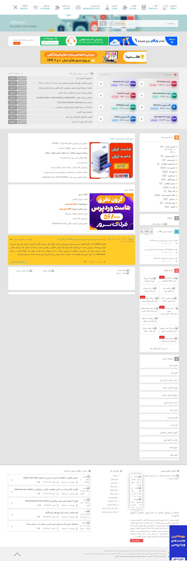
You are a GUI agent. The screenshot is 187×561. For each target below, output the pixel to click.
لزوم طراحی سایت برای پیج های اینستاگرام (61, 512)
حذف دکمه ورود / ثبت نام (82, 121)
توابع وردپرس (112, 497)
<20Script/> (18, 22)
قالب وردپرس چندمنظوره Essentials (166, 258)
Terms (155, 551)
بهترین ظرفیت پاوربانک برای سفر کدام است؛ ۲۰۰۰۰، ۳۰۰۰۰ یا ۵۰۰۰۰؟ (65, 83)
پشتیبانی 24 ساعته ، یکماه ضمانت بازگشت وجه (69, 167)
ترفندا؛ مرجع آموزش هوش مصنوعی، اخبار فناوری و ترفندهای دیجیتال (65, 88)
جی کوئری (171, 176)
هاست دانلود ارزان (170, 440)
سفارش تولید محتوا (170, 395)
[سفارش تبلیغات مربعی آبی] (48, 271)
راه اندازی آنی (82, 162)
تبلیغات (115, 475)
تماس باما (114, 483)
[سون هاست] (74, 45)
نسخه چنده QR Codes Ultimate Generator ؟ (74, 102)
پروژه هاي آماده (170, 203)
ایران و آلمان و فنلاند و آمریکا (76, 213)
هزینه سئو (174, 365)
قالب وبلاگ (171, 191)
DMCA (139, 551)
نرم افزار (172, 199)
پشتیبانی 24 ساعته (80, 218)
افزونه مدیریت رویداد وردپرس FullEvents (164, 240)
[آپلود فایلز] (143, 45)
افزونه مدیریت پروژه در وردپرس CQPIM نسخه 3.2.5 (77, 239)
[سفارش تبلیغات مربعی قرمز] (24, 271)
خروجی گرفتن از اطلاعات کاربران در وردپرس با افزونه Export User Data (51, 477)
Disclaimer (162, 551)
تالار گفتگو (113, 490)
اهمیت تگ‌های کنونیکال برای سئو (79, 117)
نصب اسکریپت (112, 501)
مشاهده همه (103, 74)
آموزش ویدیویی (170, 156)
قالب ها (172, 187)
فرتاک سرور (129, 190)
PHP (171, 152)
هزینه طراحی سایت (170, 387)
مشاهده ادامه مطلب (17, 261)
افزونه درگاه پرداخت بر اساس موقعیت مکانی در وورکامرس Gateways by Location (46, 489)
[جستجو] (103, 23)
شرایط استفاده (112, 504)
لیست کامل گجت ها (158, 348)
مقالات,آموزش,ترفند (168, 195)
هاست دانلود (119, 556)
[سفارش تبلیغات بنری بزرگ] (123, 270)
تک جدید (174, 425)
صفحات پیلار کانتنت (84, 112)
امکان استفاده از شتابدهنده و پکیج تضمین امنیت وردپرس (65, 172)
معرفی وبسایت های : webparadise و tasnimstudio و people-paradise (64, 97)
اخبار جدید (174, 410)
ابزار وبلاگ (113, 486)
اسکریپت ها (171, 168)
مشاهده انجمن (14, 73)
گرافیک (172, 207)
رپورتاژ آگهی (171, 179)
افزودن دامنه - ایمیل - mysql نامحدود (73, 148)
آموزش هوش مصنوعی (169, 432)
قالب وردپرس (172, 417)
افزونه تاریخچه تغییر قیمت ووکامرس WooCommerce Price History (51, 501)
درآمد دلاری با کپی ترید (169, 380)
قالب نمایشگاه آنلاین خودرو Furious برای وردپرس (161, 249)
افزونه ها (28, 239)
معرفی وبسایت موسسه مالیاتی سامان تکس (75, 92)
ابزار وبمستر (171, 160)
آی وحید (150, 556)
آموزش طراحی (170, 147)
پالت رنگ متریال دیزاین (109, 508)
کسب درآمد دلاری (171, 402)
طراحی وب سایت (160, 556)
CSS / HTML (168, 149)
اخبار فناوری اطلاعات (168, 164)
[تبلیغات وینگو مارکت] (159, 224)
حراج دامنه (173, 447)
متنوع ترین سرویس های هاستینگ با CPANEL (69, 143)
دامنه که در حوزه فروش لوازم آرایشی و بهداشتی (73, 107)
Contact (132, 551)
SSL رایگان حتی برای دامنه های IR (74, 157)
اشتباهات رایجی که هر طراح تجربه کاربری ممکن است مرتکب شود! (52, 524)
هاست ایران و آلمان (79, 199)
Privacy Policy (147, 551)
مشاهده (17, 43)
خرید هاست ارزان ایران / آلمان (121, 138)
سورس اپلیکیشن (169, 183)
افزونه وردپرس (18, 239)
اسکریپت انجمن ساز (84, 78)
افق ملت (174, 372)
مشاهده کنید (135, 540)
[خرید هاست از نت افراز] (122, 273)
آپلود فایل (174, 455)
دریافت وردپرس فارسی (109, 512)
